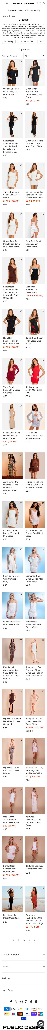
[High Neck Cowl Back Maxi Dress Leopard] (12, 751)
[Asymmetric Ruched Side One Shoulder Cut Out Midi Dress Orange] (35, 899)
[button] (3, 3)
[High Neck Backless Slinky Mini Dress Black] (12, 322)
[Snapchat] (36, 1001)
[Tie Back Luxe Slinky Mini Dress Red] (35, 371)
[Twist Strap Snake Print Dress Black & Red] (35, 322)
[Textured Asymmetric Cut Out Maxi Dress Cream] (35, 800)
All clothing (8, 42)
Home (4, 16)
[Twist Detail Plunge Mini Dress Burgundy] (12, 371)
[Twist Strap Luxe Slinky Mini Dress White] (12, 175)
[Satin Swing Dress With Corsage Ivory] (12, 560)
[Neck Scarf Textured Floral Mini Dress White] (12, 800)
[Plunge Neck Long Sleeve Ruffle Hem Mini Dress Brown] (35, 465)
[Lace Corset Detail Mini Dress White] (12, 605)
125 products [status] (23, 49)
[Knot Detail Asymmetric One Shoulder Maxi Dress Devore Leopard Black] (12, 124)
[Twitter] (16, 1001)
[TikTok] (31, 1001)
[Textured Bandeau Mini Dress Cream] (35, 849)
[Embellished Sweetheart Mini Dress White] (35, 605)
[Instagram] (21, 1001)
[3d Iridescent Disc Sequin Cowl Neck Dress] (35, 514)
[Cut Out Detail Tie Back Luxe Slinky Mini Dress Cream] (35, 175)
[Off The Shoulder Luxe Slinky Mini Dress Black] (12, 72)
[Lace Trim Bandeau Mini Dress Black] (35, 270)
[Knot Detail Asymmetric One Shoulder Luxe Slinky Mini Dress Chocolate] (12, 270)
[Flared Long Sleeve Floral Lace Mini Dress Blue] (35, 416)
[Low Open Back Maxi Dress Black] (12, 899)
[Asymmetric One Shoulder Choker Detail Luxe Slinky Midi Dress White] (35, 651)
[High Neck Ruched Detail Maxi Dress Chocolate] (12, 702)
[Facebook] (11, 1001)
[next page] (34, 940)
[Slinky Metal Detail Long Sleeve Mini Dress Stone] (35, 702)
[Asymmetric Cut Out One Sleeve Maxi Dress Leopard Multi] (12, 465)
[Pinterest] (26, 1001)
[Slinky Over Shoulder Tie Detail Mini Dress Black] (35, 72)
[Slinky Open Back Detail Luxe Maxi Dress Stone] (12, 416)
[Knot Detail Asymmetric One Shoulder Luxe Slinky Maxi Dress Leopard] (12, 651)
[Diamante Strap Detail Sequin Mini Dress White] (35, 560)
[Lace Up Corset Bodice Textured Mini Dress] (12, 514)
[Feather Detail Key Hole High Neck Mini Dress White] (35, 751)
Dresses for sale (26, 42)
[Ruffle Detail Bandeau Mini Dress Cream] (12, 849)
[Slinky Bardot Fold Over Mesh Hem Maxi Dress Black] (35, 124)
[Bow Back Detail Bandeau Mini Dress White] (35, 225)
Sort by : (9, 56)
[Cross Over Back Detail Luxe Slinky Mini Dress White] (12, 225)
